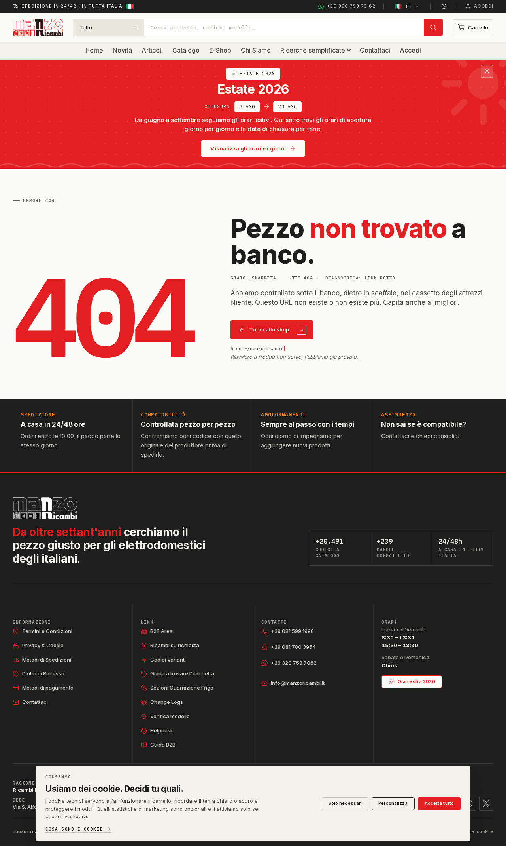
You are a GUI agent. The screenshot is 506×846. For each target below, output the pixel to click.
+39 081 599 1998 (292, 631)
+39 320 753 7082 (294, 663)
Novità (122, 50)
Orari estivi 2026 (416, 681)
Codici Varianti (168, 659)
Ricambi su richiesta (174, 645)
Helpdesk (161, 730)
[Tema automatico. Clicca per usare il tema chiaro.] (444, 6)
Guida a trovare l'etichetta (182, 673)
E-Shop (220, 50)
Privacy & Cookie (43, 645)
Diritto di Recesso (43, 673)
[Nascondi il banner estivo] (487, 71)
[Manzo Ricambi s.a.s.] (45, 508)
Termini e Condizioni (47, 631)
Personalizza (393, 803)
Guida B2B (163, 744)
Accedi (410, 50)
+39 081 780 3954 (293, 647)
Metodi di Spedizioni (46, 659)
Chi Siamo (256, 50)
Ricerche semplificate (312, 50)
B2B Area (161, 631)
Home (94, 50)
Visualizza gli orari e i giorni (248, 148)
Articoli (152, 50)
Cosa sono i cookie (74, 829)
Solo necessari (345, 803)
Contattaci (375, 50)
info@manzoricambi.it (298, 683)
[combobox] (284, 27)
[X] (486, 804)
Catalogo (186, 50)
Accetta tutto (439, 803)
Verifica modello (170, 716)
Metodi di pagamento (48, 687)
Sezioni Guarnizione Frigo (181, 687)
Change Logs (166, 702)
